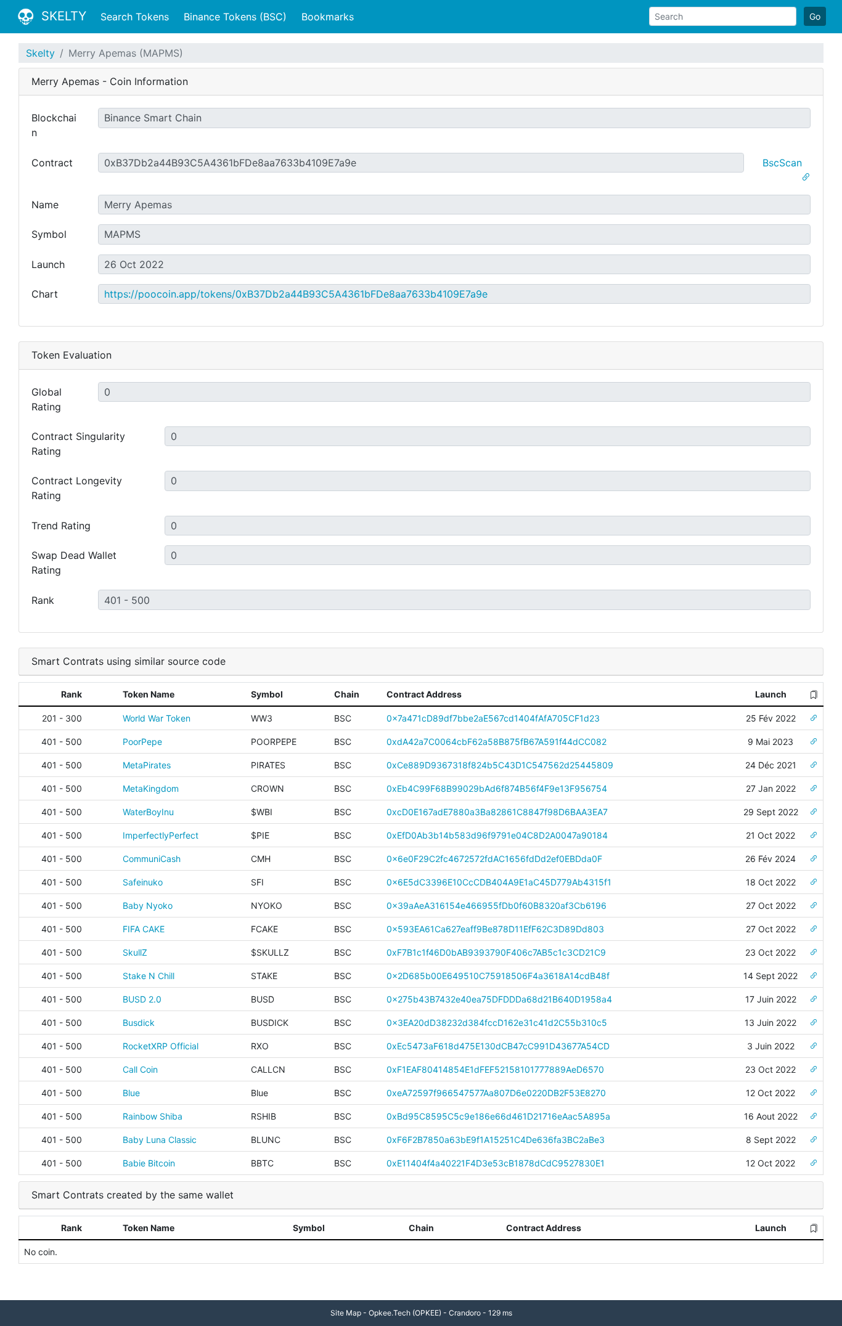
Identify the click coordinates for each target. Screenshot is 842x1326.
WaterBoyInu (148, 812)
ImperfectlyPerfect (160, 835)
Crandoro (465, 1312)
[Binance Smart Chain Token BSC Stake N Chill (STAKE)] (813, 975)
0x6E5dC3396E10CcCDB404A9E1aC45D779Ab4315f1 (498, 882)
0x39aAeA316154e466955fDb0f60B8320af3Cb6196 (496, 905)
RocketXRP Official (160, 1046)
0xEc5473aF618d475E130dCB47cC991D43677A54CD (498, 1046)
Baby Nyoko (148, 905)
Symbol (49, 234)
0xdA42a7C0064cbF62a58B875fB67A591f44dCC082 (496, 741)
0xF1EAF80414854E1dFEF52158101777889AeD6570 (495, 1069)
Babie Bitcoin (149, 1163)
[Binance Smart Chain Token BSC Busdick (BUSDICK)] (813, 1022)
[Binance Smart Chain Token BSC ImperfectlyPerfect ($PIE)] (813, 835)
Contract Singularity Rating (78, 443)
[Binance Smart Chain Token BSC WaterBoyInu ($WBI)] (813, 812)
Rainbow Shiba (152, 1116)
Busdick (139, 1022)
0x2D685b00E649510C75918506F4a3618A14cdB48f (498, 975)
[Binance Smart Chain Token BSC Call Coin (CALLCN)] (813, 1069)
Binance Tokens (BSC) (235, 16)
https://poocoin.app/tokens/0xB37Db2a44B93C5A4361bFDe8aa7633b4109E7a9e (296, 294)
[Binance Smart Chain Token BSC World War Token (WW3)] (813, 718)
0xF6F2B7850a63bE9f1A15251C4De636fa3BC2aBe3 (495, 1139)
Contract (52, 163)
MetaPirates (147, 765)
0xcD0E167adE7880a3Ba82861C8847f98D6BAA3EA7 (497, 812)
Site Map (345, 1312)
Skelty (40, 53)
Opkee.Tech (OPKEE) (405, 1312)
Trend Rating (61, 525)
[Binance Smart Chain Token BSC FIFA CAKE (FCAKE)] (813, 929)
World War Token (156, 718)
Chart (44, 294)
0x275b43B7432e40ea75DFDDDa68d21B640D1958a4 (499, 999)
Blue (131, 1093)
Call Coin (140, 1069)
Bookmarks (327, 16)
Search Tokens (134, 16)
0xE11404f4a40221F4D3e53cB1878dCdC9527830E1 (495, 1163)
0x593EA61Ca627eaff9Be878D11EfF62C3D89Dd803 (495, 929)
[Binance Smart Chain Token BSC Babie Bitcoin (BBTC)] (813, 1163)
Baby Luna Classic (160, 1139)
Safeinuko (143, 882)
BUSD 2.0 (142, 999)
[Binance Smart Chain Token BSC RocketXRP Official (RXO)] (813, 1046)
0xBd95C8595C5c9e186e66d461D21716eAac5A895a (498, 1116)
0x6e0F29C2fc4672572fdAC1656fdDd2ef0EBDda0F (494, 858)
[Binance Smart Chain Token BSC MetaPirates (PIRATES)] (813, 765)
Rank (42, 600)
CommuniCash (152, 858)
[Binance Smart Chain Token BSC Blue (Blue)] (813, 1093)
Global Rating (46, 399)
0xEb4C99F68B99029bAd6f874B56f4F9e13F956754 (496, 788)
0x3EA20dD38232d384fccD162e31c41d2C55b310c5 (496, 1022)
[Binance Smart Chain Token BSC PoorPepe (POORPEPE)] (813, 741)
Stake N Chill (148, 975)
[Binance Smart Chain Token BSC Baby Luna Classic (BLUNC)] (813, 1139)
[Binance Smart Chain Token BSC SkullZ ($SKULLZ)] (813, 952)
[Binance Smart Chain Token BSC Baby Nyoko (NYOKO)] (813, 905)
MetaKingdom (151, 788)
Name (45, 204)
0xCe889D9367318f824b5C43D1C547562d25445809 (499, 765)
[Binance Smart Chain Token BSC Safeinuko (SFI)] (813, 882)
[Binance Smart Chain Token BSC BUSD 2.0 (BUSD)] (813, 999)
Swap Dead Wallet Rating (73, 562)
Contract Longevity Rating (76, 488)
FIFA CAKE (144, 929)
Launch (48, 264)
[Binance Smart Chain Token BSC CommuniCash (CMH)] (813, 858)
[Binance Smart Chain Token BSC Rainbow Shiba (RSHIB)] (813, 1116)
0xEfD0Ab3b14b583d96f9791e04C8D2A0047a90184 (497, 835)
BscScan (782, 163)
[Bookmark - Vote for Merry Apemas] (806, 177)
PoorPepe (142, 741)
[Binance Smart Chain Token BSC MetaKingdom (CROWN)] (813, 788)
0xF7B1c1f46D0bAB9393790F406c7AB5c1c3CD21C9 (496, 952)
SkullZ (135, 952)
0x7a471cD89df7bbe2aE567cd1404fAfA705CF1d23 (493, 718)
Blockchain (53, 125)
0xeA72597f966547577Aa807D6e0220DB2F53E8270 (496, 1093)
